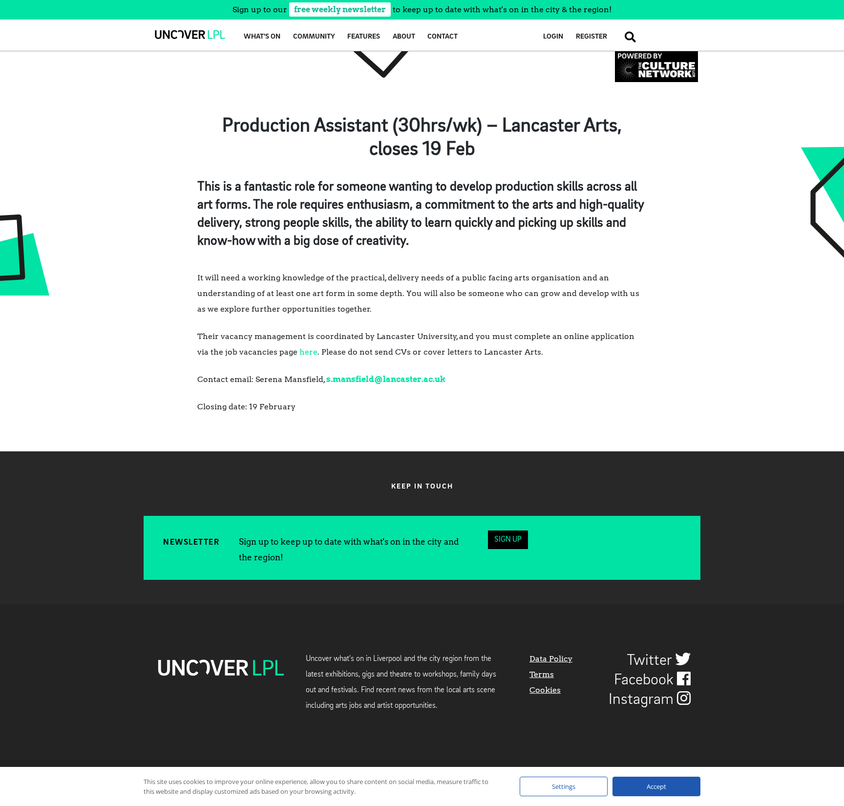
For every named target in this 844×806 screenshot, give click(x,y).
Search (627, 37)
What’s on (262, 37)
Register (591, 37)
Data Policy (550, 658)
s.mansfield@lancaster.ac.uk (385, 379)
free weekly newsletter (340, 9)
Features (363, 37)
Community (314, 37)
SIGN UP (508, 540)
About (404, 37)
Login (553, 37)
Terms (541, 674)
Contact (442, 37)
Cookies (545, 690)
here (308, 352)
